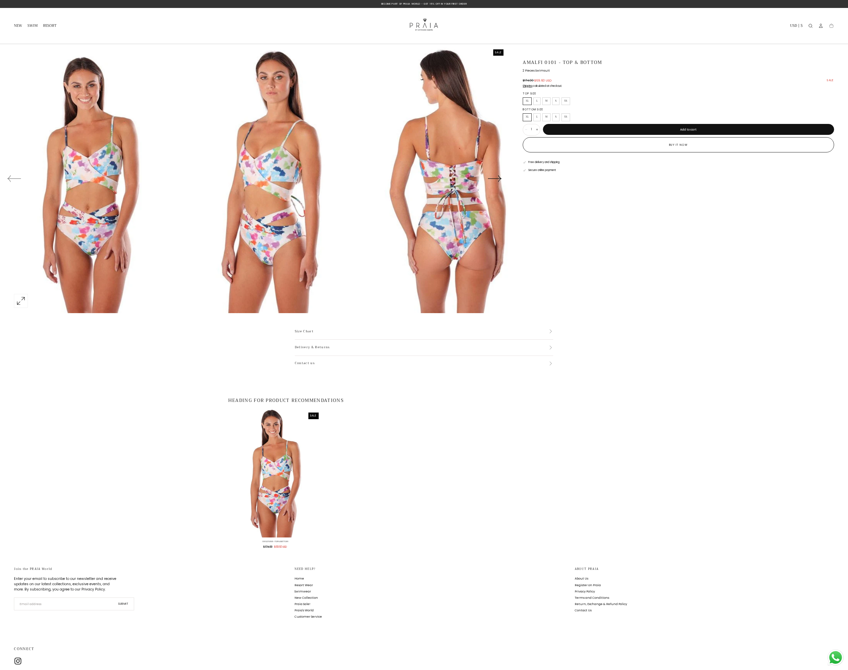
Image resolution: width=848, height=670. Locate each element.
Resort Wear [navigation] (303, 585)
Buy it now (678, 145)
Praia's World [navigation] (304, 610)
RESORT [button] (50, 26)
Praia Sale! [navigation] (302, 604)
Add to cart (688, 129)
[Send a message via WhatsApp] (835, 657)
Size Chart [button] (304, 332)
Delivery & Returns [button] (312, 348)
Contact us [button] (305, 363)
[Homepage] (424, 26)
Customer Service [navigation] (308, 616)
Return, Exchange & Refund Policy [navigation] (601, 604)
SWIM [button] (32, 26)
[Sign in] (820, 25)
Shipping (527, 86)
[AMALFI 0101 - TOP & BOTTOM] (275, 473)
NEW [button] (18, 26)
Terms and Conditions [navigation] (592, 597)
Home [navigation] (299, 579)
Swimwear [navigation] (302, 591)
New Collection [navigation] (306, 597)
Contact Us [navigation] (583, 610)
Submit (123, 604)
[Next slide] (495, 179)
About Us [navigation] (581, 579)
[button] (796, 26)
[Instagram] (18, 661)
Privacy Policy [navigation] (585, 591)
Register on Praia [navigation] (588, 585)
